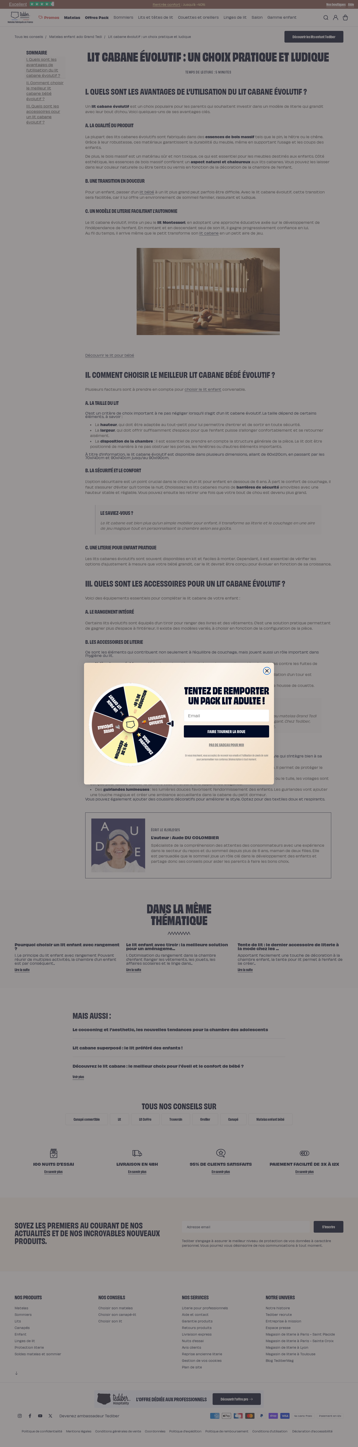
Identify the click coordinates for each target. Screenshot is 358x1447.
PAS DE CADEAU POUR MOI (226, 744)
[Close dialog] (267, 670)
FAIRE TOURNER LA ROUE (226, 731)
